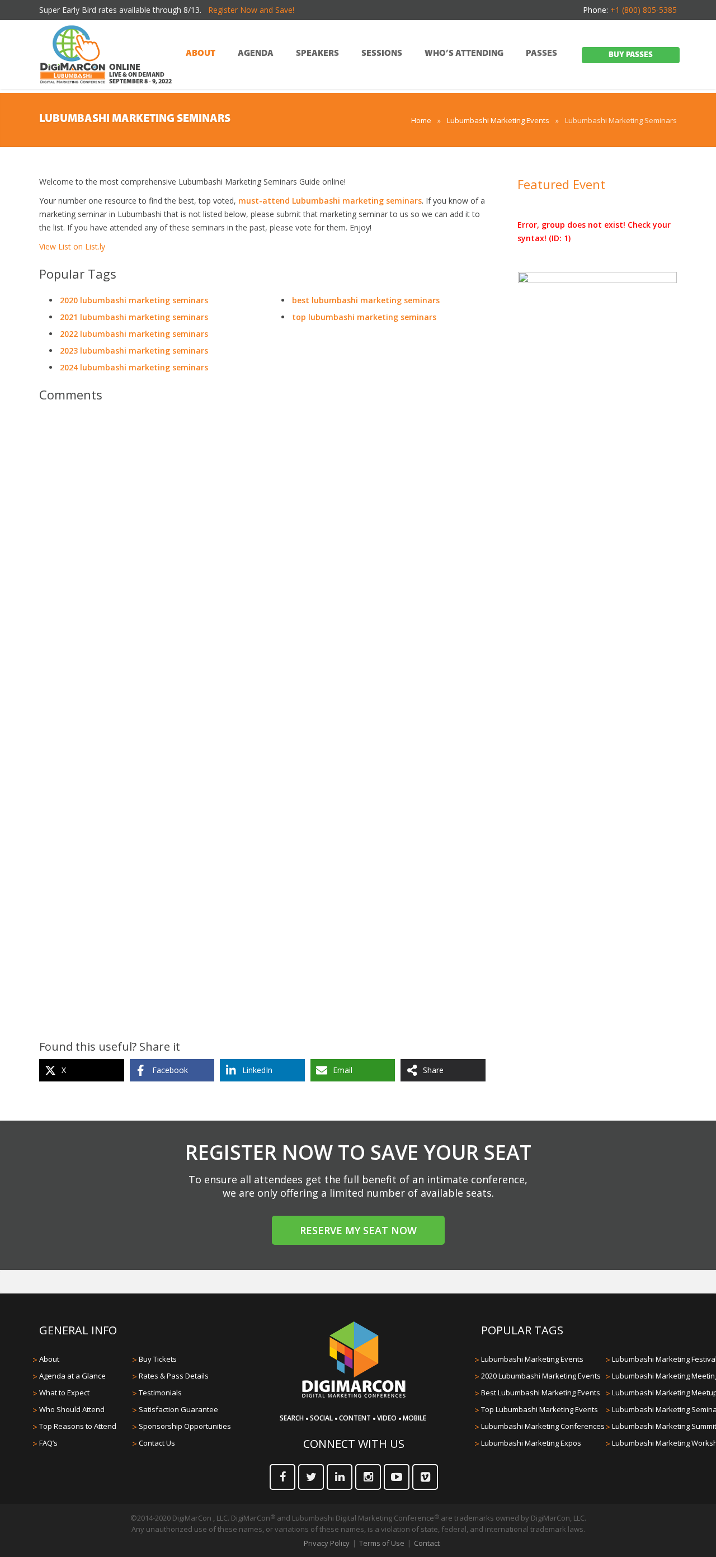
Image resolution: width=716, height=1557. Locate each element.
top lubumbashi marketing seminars (364, 317)
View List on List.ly (72, 246)
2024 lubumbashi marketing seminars (134, 367)
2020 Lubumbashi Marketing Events (541, 1376)
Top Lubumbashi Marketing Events (539, 1409)
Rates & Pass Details (174, 1376)
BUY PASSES (631, 55)
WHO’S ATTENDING (464, 53)
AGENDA (256, 53)
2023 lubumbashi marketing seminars (134, 350)
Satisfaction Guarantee (178, 1409)
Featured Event (561, 184)
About (49, 1359)
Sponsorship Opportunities (185, 1426)
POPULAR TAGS (522, 1330)
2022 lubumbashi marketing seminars (134, 333)
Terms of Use (381, 1543)
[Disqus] (262, 568)
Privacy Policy (327, 1543)
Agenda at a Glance (72, 1376)
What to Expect (64, 1392)
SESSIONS (381, 53)
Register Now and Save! (251, 9)
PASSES (541, 53)
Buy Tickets (158, 1359)
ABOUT (200, 53)
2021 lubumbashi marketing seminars (134, 317)
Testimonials (160, 1392)
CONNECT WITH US (353, 1443)
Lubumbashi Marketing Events (498, 120)
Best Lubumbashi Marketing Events (540, 1392)
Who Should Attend (72, 1409)
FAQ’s (48, 1443)
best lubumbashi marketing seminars (366, 300)
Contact (427, 1543)
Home (421, 120)
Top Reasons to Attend (77, 1426)
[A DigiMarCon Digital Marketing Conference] (354, 1396)
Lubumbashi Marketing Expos (531, 1443)
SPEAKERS (317, 53)
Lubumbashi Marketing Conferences (543, 1426)
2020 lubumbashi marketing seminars (134, 300)
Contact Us (157, 1443)
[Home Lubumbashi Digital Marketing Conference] (72, 55)
